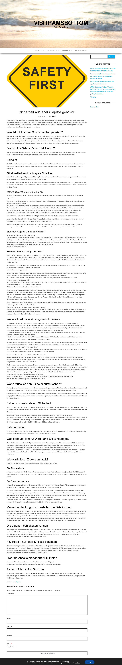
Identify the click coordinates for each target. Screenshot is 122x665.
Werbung (93, 97)
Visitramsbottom (61, 22)
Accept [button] (89, 662)
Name (9, 618)
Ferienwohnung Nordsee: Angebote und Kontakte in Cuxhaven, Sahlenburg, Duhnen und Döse (102, 76)
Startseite (39, 50)
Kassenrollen (94, 107)
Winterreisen (52, 50)
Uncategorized (81, 50)
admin (54, 116)
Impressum (66, 50)
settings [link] (77, 663)
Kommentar (10, 593)
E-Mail (9, 627)
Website (9, 635)
